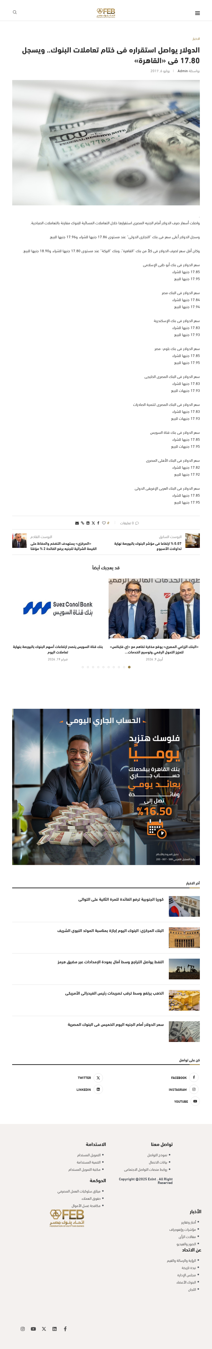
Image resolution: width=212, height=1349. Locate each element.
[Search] (14, 13)
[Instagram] (23, 1329)
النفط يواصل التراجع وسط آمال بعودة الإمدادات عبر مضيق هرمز (111, 961)
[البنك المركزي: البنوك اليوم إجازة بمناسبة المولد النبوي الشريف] (184, 937)
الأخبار (195, 1210)
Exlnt (152, 1178)
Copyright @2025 (133, 1178)
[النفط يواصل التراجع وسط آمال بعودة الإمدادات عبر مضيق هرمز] (184, 969)
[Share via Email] (77, 522)
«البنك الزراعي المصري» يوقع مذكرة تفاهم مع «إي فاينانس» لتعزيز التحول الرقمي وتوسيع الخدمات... (154, 649)
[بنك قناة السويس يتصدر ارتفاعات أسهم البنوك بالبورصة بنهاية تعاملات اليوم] (57, 608)
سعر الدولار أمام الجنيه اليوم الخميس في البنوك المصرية (116, 1024)
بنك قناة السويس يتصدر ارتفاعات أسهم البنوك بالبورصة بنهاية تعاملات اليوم (58, 649)
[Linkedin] (54, 1329)
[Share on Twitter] (93, 522)
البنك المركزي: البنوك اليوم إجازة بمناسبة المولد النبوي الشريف (110, 930)
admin (183, 70)
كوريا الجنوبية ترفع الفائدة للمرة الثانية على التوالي (121, 899)
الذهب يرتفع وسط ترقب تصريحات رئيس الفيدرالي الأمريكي (114, 993)
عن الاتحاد (191, 1249)
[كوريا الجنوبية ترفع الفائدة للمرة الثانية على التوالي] (184, 906)
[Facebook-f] (65, 1329)
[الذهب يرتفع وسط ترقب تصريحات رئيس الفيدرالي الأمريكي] (184, 1000)
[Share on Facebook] (98, 522)
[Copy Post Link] (82, 522)
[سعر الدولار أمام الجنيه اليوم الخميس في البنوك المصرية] (184, 1031)
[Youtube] (33, 1329)
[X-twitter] (44, 1329)
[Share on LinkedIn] (87, 522)
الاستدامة (96, 1143)
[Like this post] (104, 522)
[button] (19, 623)
